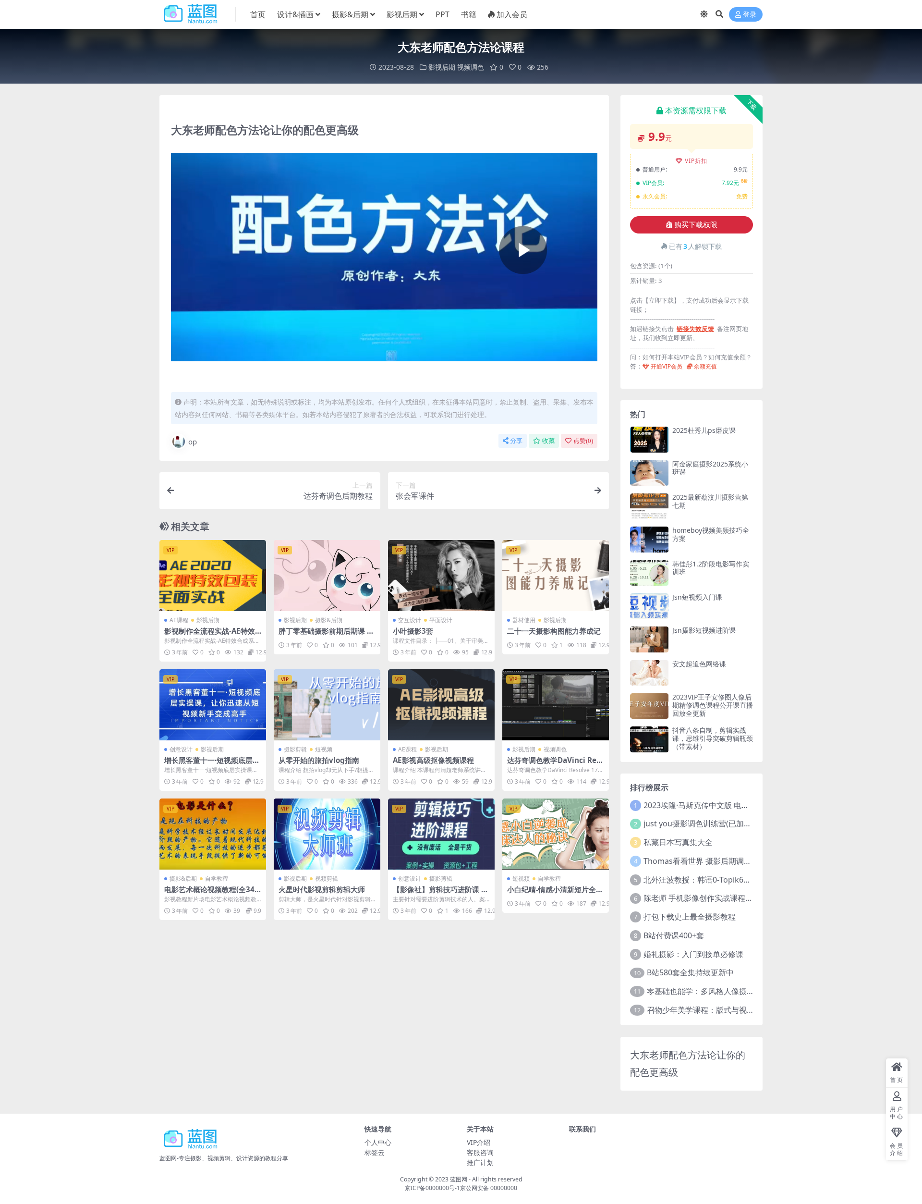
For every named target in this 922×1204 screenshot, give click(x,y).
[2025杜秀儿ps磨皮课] (649, 439)
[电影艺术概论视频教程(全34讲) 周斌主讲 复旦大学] (212, 834)
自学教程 (216, 878)
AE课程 (179, 620)
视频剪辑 (326, 878)
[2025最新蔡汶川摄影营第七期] (649, 506)
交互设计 (409, 620)
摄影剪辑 (295, 749)
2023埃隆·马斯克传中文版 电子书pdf (706, 805)
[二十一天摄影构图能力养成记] (555, 575)
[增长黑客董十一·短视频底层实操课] (212, 704)
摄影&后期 (350, 14)
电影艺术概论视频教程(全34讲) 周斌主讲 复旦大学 (209, 894)
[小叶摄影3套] (441, 575)
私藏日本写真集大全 (678, 842)
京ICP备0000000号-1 (432, 1188)
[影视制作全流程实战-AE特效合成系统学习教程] (212, 575)
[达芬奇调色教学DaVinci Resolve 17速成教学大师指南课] (555, 704)
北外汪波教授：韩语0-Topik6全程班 (704, 879)
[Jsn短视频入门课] (649, 606)
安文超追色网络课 (699, 663)
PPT (442, 14)
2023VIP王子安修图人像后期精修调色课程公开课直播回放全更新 (712, 705)
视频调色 (470, 67)
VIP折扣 (696, 161)
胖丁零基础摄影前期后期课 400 (327, 635)
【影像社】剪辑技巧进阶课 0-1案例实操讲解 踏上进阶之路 (440, 894)
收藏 (548, 440)
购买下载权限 (695, 225)
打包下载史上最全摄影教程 (689, 916)
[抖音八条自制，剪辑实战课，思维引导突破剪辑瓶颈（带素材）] (649, 739)
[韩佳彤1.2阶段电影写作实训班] (649, 573)
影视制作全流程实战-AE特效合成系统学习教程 (209, 635)
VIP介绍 (478, 1142)
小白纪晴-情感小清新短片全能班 (555, 894)
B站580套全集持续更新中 (690, 972)
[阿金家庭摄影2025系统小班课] (649, 473)
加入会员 (512, 14)
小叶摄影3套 (413, 631)
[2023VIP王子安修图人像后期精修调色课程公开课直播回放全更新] (649, 706)
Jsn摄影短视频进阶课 (704, 630)
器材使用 (523, 620)
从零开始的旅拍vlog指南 (319, 760)
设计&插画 (295, 14)
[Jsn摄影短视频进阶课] (649, 639)
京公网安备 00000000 (488, 1188)
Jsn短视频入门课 (697, 597)
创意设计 (181, 749)
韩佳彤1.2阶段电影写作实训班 (710, 568)
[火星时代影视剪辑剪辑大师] (327, 834)
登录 (749, 14)
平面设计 (440, 620)
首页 (258, 14)
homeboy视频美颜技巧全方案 (710, 534)
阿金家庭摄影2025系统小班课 (710, 468)
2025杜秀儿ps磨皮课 (704, 430)
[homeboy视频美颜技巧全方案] (649, 539)
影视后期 (402, 14)
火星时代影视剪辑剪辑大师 (322, 889)
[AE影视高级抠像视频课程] (441, 704)
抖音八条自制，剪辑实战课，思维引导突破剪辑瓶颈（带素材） (712, 738)
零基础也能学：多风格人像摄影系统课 (712, 991)
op (192, 441)
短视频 (323, 749)
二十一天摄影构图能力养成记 (554, 631)
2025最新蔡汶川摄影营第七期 (710, 501)
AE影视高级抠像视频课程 (433, 760)
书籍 (468, 14)
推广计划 (480, 1162)
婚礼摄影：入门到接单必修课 (693, 954)
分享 (516, 440)
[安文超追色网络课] (649, 673)
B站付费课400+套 (673, 935)
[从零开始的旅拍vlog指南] (327, 704)
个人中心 (377, 1142)
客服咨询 (480, 1152)
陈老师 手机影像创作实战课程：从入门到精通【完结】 (736, 898)
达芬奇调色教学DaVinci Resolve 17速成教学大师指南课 (553, 764)
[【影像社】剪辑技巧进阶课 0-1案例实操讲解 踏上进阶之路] (441, 834)
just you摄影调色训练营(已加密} (698, 823)
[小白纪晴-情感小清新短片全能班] (555, 834)
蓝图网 (458, 1179)
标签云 (374, 1152)
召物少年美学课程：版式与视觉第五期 (712, 1010)
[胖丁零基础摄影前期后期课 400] (327, 575)
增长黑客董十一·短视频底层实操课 (212, 764)
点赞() (583, 440)
